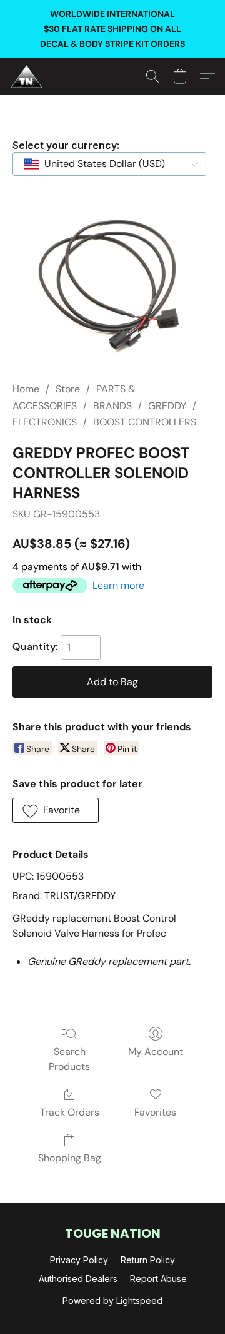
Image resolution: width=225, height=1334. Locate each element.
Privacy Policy (79, 1260)
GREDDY (167, 405)
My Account (155, 1051)
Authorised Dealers (78, 1278)
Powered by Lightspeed (112, 1300)
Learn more (118, 585)
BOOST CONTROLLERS (144, 422)
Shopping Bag (69, 1157)
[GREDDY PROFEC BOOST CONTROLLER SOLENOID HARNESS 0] (112, 285)
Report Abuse (158, 1278)
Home (25, 388)
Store (68, 388)
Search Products (69, 1059)
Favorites (155, 1112)
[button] (27, 76)
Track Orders (69, 1112)
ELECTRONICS (44, 422)
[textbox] (100, 164)
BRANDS (112, 405)
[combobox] (109, 164)
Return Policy (148, 1260)
